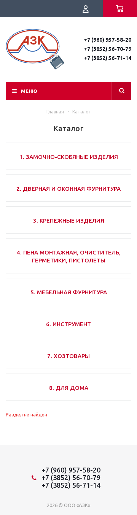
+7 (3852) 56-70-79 (107, 49)
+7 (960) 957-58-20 (107, 39)
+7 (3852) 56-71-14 (107, 58)
